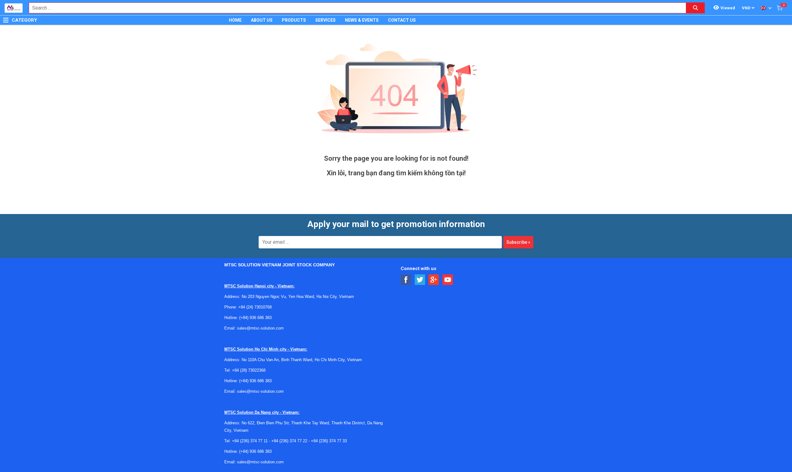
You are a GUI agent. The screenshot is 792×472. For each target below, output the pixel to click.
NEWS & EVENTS (362, 20)
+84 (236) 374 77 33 (329, 441)
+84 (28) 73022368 (248, 370)
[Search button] (695, 7)
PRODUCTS (294, 20)
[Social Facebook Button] (406, 279)
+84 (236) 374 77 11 (250, 441)
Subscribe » (518, 242)
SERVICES (325, 20)
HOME (235, 20)
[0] (780, 7)
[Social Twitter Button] (420, 279)
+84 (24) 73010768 (255, 307)
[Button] (6, 20)
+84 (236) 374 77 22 (289, 441)
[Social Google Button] (433, 279)
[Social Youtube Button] (447, 279)
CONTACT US (402, 20)
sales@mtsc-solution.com (260, 328)
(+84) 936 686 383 (255, 317)
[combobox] (354, 7)
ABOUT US (262, 20)
